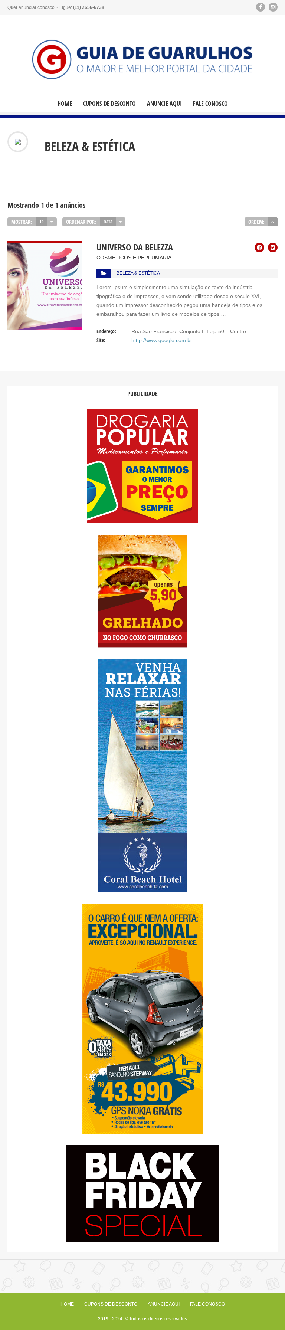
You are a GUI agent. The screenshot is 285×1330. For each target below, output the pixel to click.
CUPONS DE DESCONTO (109, 104)
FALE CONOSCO (210, 104)
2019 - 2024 (111, 1318)
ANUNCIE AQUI (164, 104)
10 (41, 222)
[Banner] (142, 521)
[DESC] (273, 221)
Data (108, 222)
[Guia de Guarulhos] (142, 58)
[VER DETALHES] (44, 246)
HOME (65, 104)
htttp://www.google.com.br (161, 340)
